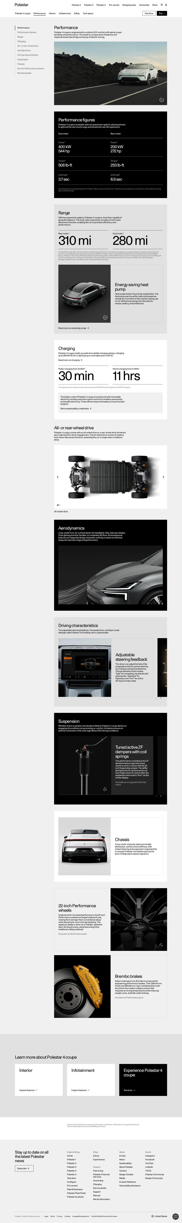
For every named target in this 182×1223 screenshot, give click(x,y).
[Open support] (175, 1216)
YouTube (149, 1163)
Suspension (22, 59)
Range (20, 37)
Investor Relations (127, 1182)
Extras (96, 1156)
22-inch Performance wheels (30, 69)
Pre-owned (72, 1186)
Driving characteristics (27, 55)
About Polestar (126, 1167)
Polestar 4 (71, 1171)
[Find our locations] (162, 5)
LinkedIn (149, 1167)
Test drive (71, 1178)
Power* (61, 142)
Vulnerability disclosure (130, 1186)
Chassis (21, 64)
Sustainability (125, 1163)
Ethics (52, 1216)
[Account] (166, 5)
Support (96, 1192)
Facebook (149, 1160)
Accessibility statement (80, 1216)
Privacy (59, 1216)
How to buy (98, 1171)
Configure (71, 1182)
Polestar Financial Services (101, 1175)
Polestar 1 (71, 1160)
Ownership (144, 5)
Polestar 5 (71, 1174)
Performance (23, 28)
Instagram (150, 1156)
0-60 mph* (63, 175)
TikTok (148, 1171)
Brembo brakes (24, 73)
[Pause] (162, 100)
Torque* (62, 161)
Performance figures (26, 32)
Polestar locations (75, 1197)
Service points (99, 1188)
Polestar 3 (71, 1167)
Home (70, 1156)
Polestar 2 (71, 1163)
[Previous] (58, 477)
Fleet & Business (74, 1189)
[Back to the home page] (21, 5)
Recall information (101, 1199)
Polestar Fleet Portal (76, 1193)
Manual (96, 1195)
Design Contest (126, 1174)
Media (122, 1178)
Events (122, 1156)
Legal (46, 1216)
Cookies (67, 1216)
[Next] (163, 477)
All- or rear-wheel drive (27, 46)
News (122, 1160)
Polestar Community (154, 1174)
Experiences (99, 1160)
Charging (21, 41)
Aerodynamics (24, 50)
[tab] (57, 505)
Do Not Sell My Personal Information (104, 1216)
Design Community (154, 1178)
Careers (123, 1171)
